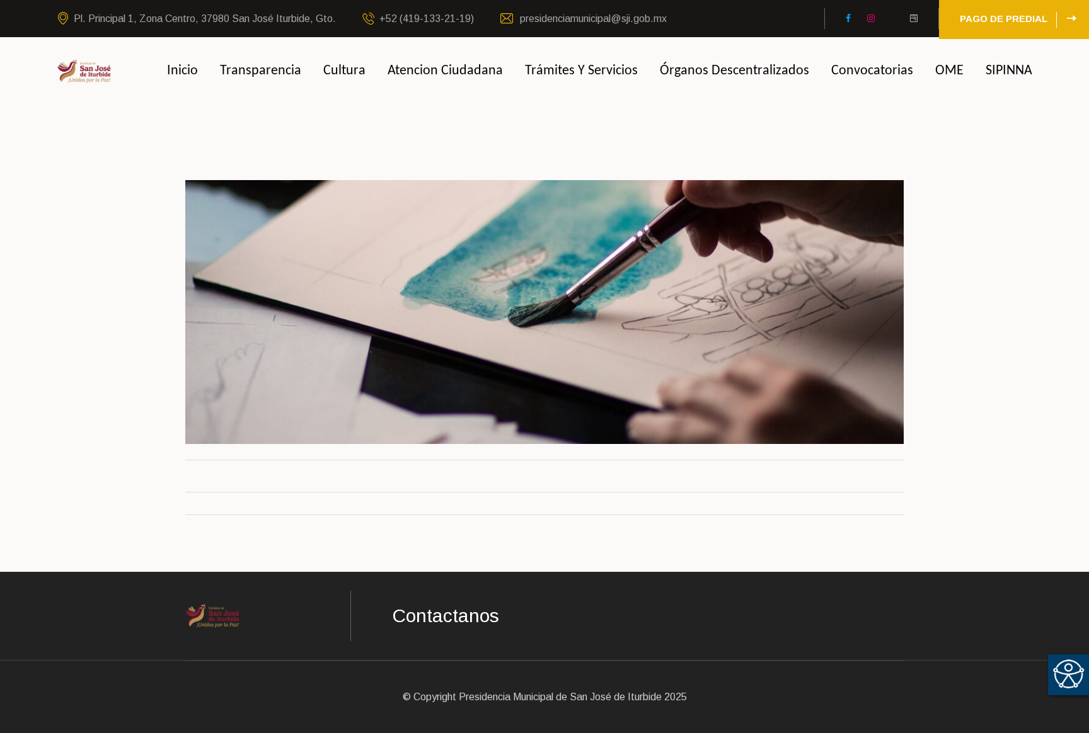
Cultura (344, 71)
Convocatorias (872, 71)
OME (949, 71)
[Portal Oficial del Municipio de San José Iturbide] (84, 70)
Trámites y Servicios (581, 71)
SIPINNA (1009, 71)
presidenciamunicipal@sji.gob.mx (592, 18)
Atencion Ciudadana (445, 71)
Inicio (182, 71)
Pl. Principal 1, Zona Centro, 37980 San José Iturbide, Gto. (205, 18)
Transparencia (260, 71)
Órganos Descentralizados (734, 71)
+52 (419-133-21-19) (426, 18)
